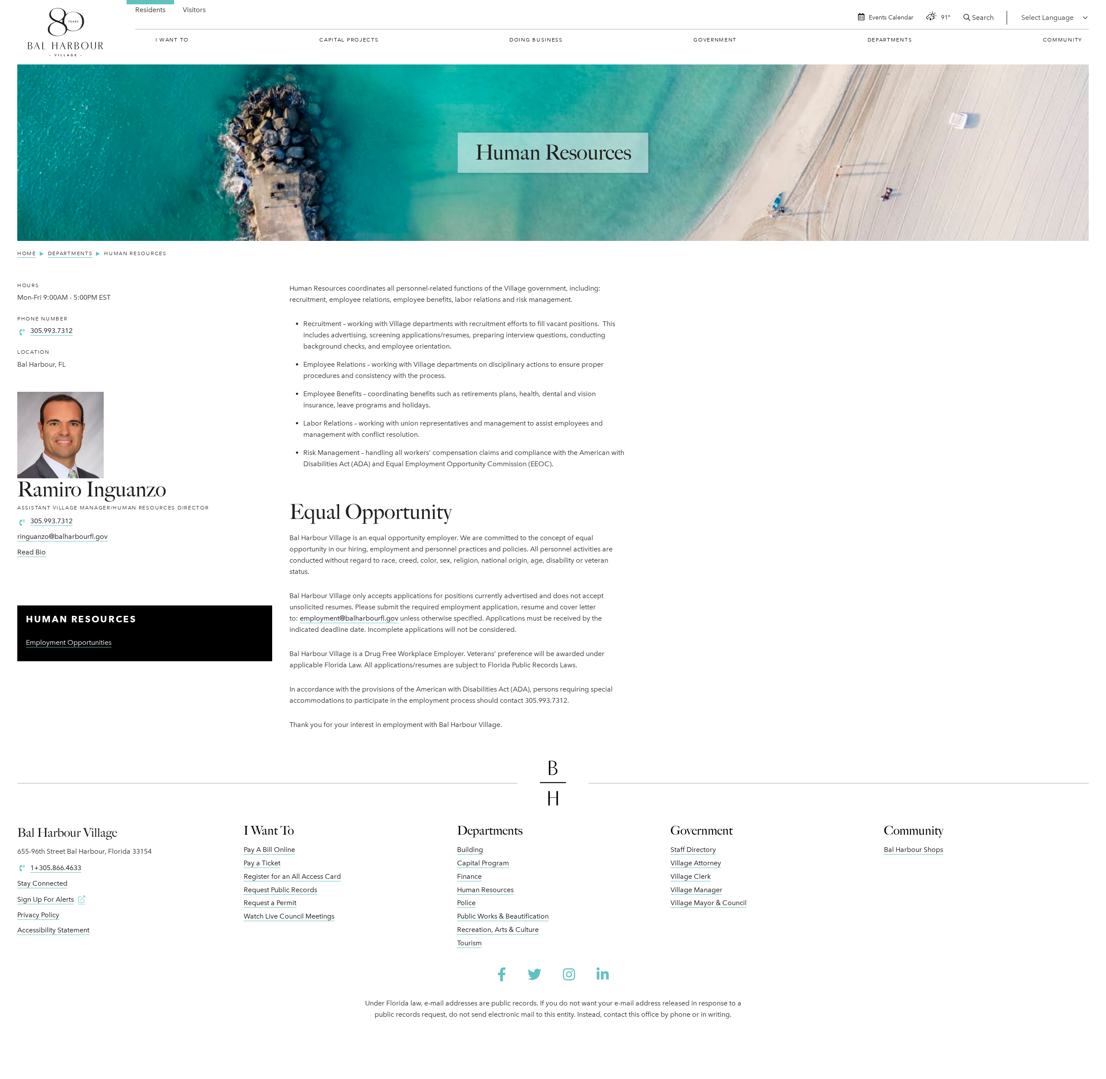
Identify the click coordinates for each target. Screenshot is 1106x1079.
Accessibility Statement (53, 930)
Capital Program (483, 863)
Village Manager (696, 890)
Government (715, 40)
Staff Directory (693, 849)
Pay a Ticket (262, 863)
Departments (890, 40)
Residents (150, 10)
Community (1062, 40)
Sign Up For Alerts (45, 899)
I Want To (172, 40)
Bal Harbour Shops (913, 849)
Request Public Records (280, 890)
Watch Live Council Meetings (289, 916)
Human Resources (485, 890)
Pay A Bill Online (269, 849)
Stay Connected (42, 883)
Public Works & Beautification (503, 916)
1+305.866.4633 (55, 868)
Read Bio (31, 552)
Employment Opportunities (68, 642)
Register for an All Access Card (292, 876)
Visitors (194, 10)
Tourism (469, 943)
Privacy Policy (38, 915)
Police (466, 903)
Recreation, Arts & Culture (498, 929)
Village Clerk (691, 876)
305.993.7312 (51, 331)
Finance (469, 876)
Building (470, 849)
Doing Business (536, 40)
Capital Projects (348, 40)
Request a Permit (270, 903)
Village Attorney (696, 863)
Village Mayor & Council (709, 903)
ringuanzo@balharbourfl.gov (62, 536)
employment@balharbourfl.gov (349, 618)
